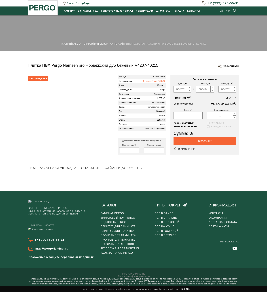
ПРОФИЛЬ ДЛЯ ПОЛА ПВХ (118, 239)
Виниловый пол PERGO (153, 81)
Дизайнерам (163, 11)
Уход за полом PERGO (117, 253)
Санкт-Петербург (78, 3)
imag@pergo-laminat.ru (51, 248)
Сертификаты (219, 226)
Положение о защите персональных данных (61, 257)
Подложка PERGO (113, 222)
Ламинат (69, 11)
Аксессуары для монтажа (120, 248)
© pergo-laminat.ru (133, 274)
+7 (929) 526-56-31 (223, 3)
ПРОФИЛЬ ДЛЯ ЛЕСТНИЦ (117, 244)
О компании (218, 217)
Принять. (185, 289)
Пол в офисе (164, 213)
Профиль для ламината (118, 235)
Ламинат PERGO (112, 213)
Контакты (193, 11)
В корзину (205, 141)
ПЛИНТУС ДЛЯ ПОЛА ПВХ (118, 231)
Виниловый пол (88, 11)
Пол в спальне (166, 217)
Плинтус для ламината (118, 226)
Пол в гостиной (166, 231)
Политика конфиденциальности (134, 276)
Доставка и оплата (223, 222)
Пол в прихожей (167, 222)
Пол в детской (165, 235)
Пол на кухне (165, 226)
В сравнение (186, 149)
